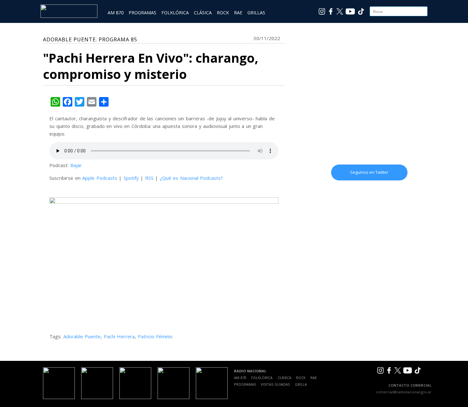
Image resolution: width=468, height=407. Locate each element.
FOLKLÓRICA (175, 13)
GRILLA (301, 384)
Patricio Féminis (155, 336)
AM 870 (116, 13)
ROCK (223, 13)
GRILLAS (256, 13)
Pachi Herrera (119, 336)
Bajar (76, 165)
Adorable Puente (82, 336)
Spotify (131, 178)
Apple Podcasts (99, 178)
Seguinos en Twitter (369, 172)
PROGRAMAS (142, 13)
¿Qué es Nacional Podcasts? (191, 178)
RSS (149, 178)
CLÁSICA (203, 13)
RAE (238, 13)
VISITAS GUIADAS (275, 384)
